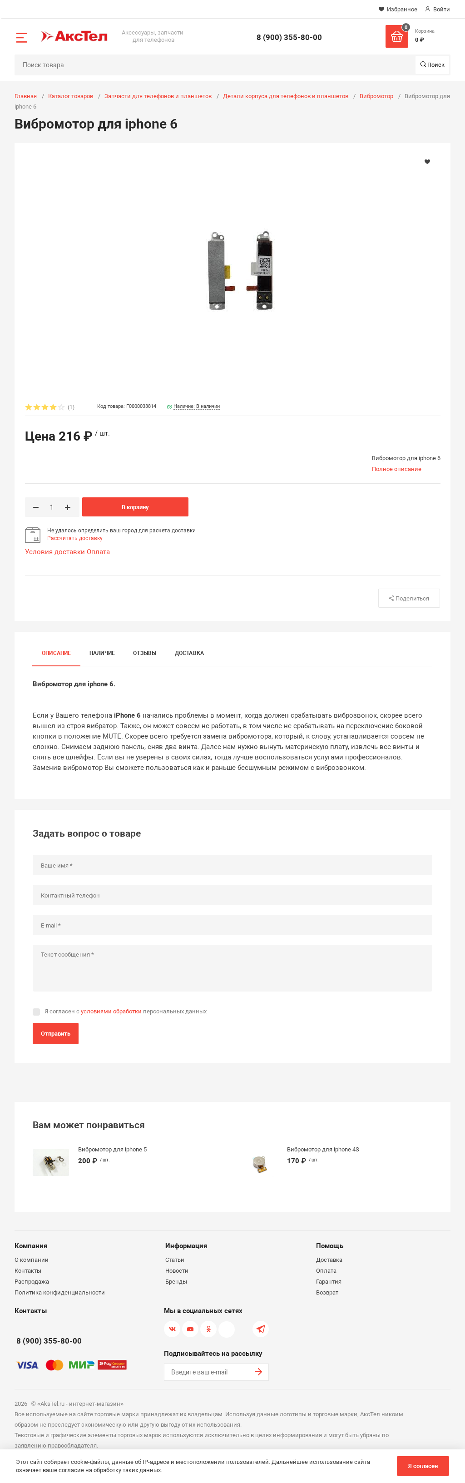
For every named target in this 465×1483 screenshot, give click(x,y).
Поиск (435, 64)
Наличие (102, 653)
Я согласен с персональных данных (126, 1011)
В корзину (135, 507)
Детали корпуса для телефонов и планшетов (285, 96)
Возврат (327, 1292)
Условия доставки (55, 552)
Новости (176, 1270)
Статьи (174, 1259)
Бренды (176, 1281)
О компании (32, 1259)
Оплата (98, 552)
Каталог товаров (70, 96)
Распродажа (32, 1281)
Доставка (189, 653)
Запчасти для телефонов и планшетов (158, 96)
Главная (26, 96)
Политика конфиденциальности (60, 1292)
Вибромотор (376, 96)
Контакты (28, 1270)
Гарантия (328, 1281)
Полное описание (396, 469)
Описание (56, 653)
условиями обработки (111, 1011)
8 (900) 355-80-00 (289, 37)
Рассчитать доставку (75, 538)
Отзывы (144, 653)
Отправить (55, 1033)
